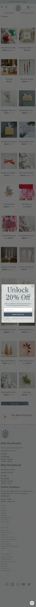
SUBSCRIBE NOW (18, 314)
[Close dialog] (32, 286)
